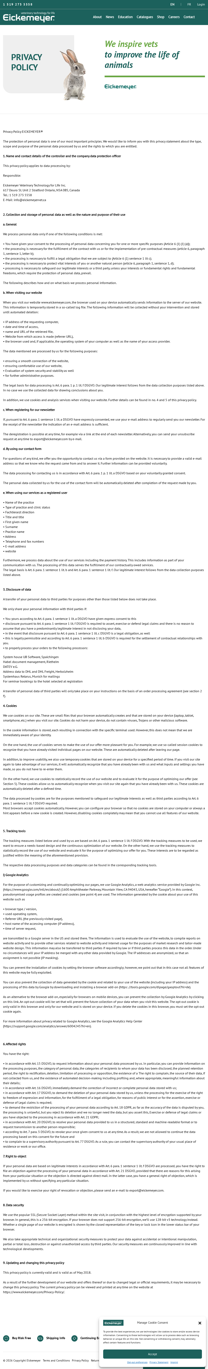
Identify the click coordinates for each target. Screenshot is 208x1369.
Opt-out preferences (137, 1362)
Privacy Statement (159, 1362)
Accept (152, 1354)
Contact (189, 17)
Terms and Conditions (56, 1360)
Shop (160, 17)
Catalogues (145, 17)
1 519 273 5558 (18, 4)
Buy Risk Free (21, 1338)
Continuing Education (95, 1338)
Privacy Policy (80, 1360)
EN (172, 4)
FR (189, 4)
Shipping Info (55, 1338)
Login (201, 4)
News (110, 17)
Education (125, 17)
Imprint (174, 1362)
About (97, 17)
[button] (200, 1323)
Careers (174, 17)
